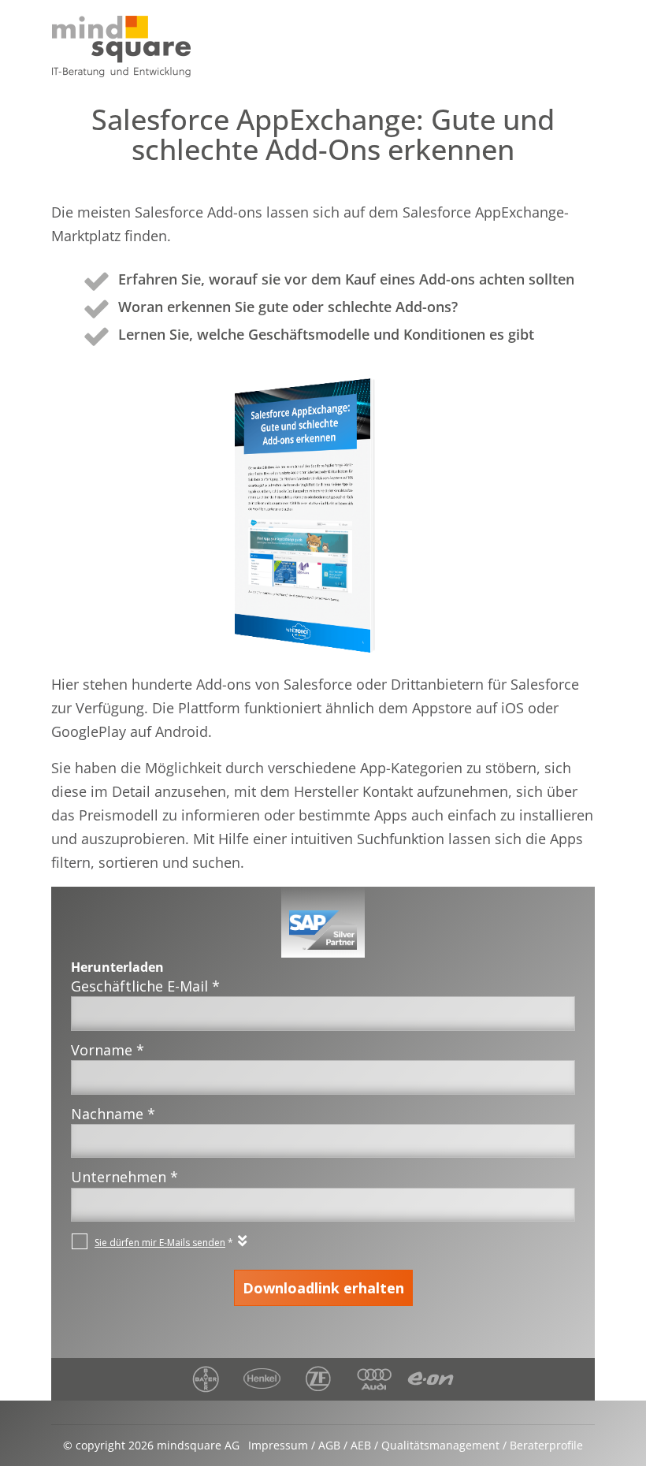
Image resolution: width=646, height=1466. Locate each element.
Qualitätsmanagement (440, 1445)
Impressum (278, 1445)
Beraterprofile (546, 1445)
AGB (329, 1445)
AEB (361, 1445)
